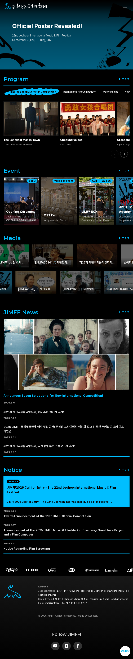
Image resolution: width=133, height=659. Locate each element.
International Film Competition (79, 91)
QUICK (125, 651)
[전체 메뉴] (126, 6)
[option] (66, 34)
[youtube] (55, 646)
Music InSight (110, 91)
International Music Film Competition (33, 91)
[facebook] (77, 646)
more (124, 79)
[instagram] (66, 646)
